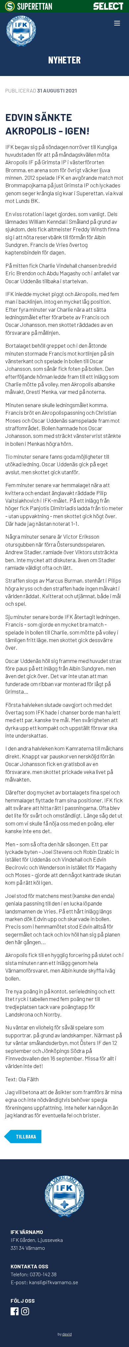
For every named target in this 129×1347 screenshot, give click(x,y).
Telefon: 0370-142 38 (34, 1274)
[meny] (117, 23)
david (67, 1333)
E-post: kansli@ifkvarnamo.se (44, 1282)
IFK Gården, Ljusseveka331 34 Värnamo (37, 1244)
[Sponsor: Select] (108, 6)
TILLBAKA (26, 1136)
